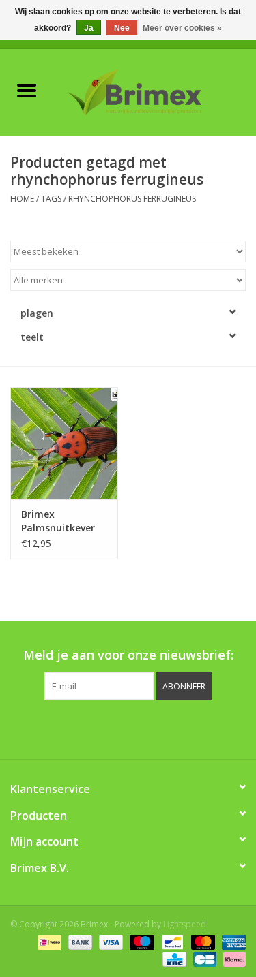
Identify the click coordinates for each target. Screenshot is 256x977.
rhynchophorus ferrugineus (132, 198)
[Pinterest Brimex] (116, 728)
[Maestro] (140, 941)
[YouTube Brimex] (141, 728)
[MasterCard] (201, 941)
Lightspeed (184, 924)
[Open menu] (26, 90)
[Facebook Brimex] (67, 728)
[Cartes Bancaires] (203, 958)
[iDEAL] (48, 941)
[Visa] (109, 941)
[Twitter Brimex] (91, 728)
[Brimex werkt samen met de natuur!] (155, 90)
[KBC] (173, 958)
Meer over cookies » (182, 28)
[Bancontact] (171, 941)
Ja (89, 28)
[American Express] (231, 941)
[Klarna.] (232, 958)
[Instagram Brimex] (190, 728)
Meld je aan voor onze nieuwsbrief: (128, 655)
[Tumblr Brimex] (165, 728)
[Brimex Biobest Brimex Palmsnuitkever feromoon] (64, 443)
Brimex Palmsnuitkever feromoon (58, 521)
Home (22, 198)
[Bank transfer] (78, 941)
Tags (51, 198)
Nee (122, 28)
